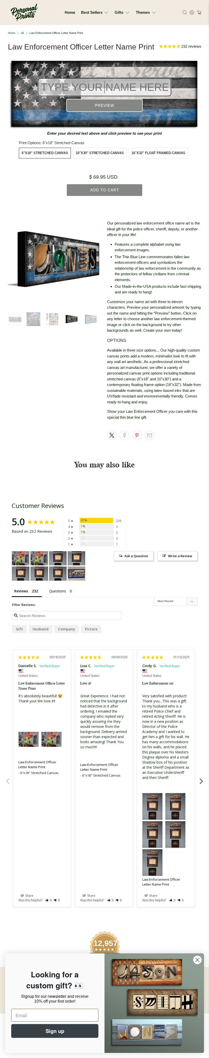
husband (40, 629)
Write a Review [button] (180, 556)
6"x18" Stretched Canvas (45, 153)
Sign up (55, 1031)
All (22, 33)
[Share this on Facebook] (124, 435)
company (66, 629)
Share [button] (28, 895)
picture (91, 629)
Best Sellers (91, 12)
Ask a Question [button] (136, 556)
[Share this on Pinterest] (137, 435)
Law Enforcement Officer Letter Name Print (37, 764)
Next (201, 778)
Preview (104, 105)
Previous (7, 778)
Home (70, 12)
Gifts (119, 12)
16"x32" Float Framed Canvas (158, 153)
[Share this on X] (112, 435)
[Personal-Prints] (24, 12)
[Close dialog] (197, 959)
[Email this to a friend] (149, 435)
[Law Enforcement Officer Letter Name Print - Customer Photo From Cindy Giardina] (58, 558)
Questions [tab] (57, 591)
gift (19, 629)
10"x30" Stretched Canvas (100, 153)
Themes (143, 12)
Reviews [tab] (21, 591)
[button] (198, 12)
